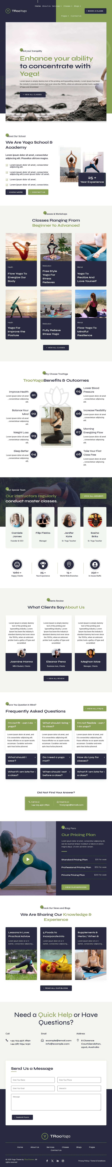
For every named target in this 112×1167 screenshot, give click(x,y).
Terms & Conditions (97, 1161)
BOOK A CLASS (95, 11)
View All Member (93, 496)
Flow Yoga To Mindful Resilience (87, 331)
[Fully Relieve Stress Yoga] (56, 304)
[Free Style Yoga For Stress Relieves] (56, 247)
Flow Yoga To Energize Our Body (17, 277)
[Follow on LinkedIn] (19, 548)
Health (10, 267)
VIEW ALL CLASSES (33, 94)
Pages (64, 16)
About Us (46, 6)
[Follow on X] (15, 548)
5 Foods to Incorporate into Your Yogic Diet (53, 936)
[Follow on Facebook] (10, 548)
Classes (66, 6)
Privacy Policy (83, 1161)
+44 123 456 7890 (20, 1040)
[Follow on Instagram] (23, 548)
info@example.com (57, 1043)
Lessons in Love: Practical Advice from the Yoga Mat (20, 936)
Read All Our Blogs (56, 988)
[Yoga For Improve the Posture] (21, 304)
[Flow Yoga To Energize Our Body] (21, 247)
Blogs (76, 6)
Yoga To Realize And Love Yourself (87, 277)
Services (56, 6)
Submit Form (22, 1117)
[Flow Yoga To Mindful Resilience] (90, 304)
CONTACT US (38, 192)
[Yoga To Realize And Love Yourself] (90, 247)
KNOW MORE (16, 192)
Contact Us (76, 16)
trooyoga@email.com (71, 805)
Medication (47, 266)
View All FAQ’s (95, 709)
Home (38, 6)
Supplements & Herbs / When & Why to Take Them (90, 936)
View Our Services (75, 887)
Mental (80, 267)
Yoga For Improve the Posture (16, 331)
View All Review (56, 678)
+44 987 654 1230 (20, 1043)
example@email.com (58, 1040)
